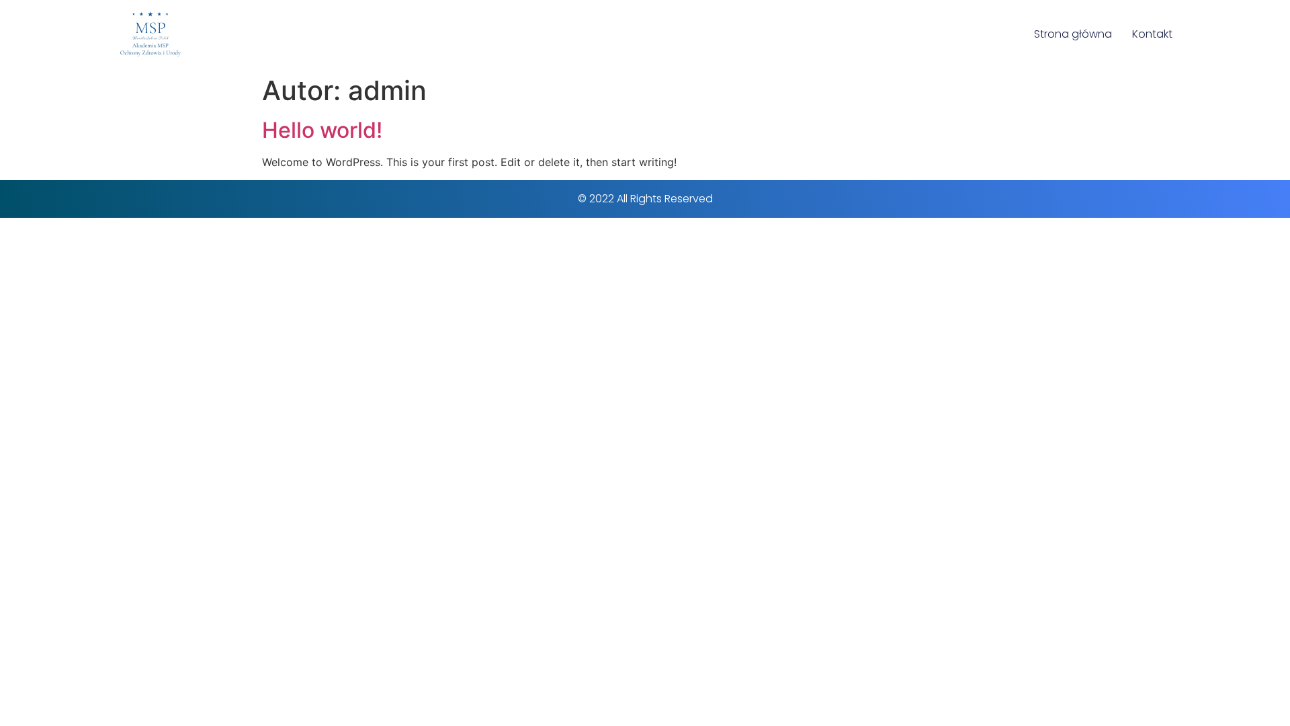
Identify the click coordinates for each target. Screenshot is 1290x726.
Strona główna (1073, 34)
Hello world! (322, 130)
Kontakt (1152, 34)
